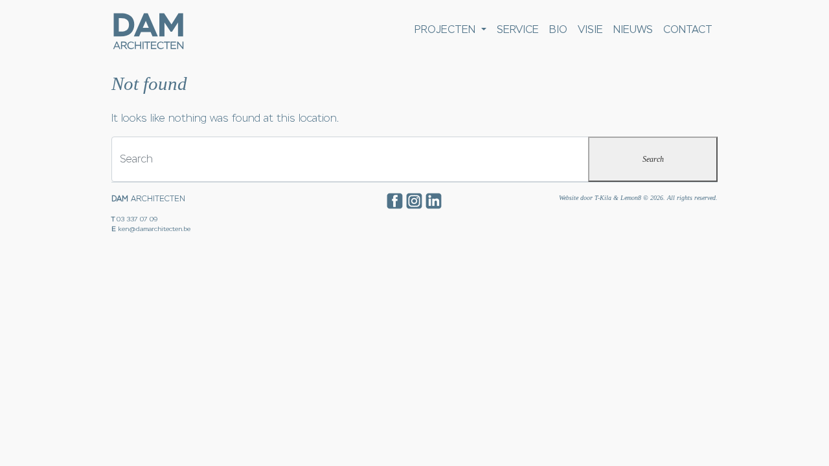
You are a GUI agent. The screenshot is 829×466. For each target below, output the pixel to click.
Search (653, 159)
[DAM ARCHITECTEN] (148, 30)
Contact (687, 29)
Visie (590, 29)
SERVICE (518, 29)
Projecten (446, 29)
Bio (558, 29)
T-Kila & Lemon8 (618, 197)
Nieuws (633, 29)
